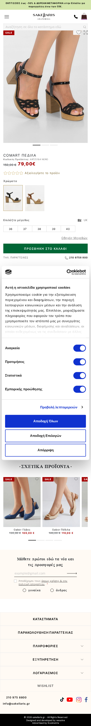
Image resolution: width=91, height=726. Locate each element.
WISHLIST (45, 686)
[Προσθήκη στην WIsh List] (37, 479)
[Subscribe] (79, 575)
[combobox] (45, 26)
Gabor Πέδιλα (61, 529)
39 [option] (53, 229)
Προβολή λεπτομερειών (59, 407)
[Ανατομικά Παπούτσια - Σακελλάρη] (43, 16)
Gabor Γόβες (22, 529)
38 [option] (39, 229)
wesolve (60, 720)
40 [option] (68, 229)
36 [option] (10, 229)
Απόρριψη (46, 450)
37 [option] (25, 229)
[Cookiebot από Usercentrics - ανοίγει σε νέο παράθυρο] (66, 272)
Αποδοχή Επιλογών (45, 436)
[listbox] (45, 229)
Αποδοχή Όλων (45, 421)
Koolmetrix (53, 723)
